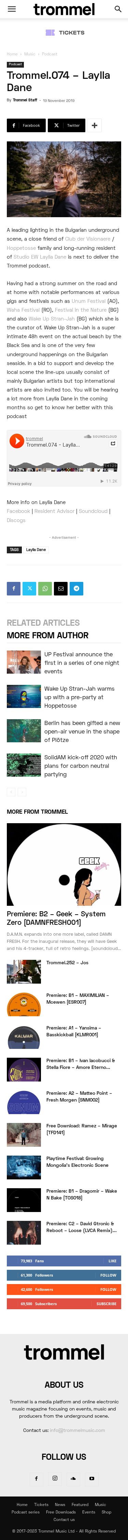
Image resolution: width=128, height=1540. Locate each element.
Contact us (64, 1520)
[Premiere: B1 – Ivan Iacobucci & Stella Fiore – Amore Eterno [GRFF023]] (24, 1070)
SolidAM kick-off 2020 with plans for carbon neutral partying (80, 766)
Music (29, 54)
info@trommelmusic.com (77, 1431)
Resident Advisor (54, 511)
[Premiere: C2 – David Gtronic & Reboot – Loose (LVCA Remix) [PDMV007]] (24, 1233)
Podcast (49, 54)
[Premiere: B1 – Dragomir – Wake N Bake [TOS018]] (24, 1200)
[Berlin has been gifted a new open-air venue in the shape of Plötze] (24, 731)
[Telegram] (76, 588)
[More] (94, 125)
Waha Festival (23, 310)
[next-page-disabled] (22, 792)
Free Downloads (61, 1513)
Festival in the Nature (80, 310)
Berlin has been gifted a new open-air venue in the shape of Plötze (82, 732)
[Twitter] (29, 588)
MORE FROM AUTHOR (47, 636)
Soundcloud (93, 511)
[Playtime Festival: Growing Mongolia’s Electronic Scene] (24, 1167)
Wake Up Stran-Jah (52, 319)
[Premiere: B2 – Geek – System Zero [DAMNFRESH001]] (64, 864)
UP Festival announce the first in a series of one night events (81, 663)
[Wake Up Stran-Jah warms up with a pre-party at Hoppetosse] (24, 696)
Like (112, 1260)
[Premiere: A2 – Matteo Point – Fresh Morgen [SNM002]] (24, 1102)
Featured (80, 1505)
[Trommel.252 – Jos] (24, 972)
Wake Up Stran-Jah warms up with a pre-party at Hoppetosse (79, 698)
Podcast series (26, 1513)
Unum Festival (88, 301)
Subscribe (106, 1303)
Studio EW (26, 257)
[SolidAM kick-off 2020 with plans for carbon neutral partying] (24, 765)
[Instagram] (55, 1479)
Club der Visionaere (87, 239)
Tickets (41, 1505)
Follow (108, 1275)
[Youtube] (92, 1479)
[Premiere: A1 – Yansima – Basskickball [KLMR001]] (24, 1037)
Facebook (18, 511)
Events (88, 1513)
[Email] (61, 588)
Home (12, 54)
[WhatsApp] (45, 588)
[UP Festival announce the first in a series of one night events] (24, 662)
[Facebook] (13, 588)
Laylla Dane (53, 257)
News (60, 1505)
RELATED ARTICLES (43, 623)
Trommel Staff (25, 100)
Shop (106, 1513)
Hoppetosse (21, 248)
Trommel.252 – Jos (67, 963)
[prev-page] (11, 792)
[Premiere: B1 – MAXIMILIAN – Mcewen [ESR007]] (24, 1004)
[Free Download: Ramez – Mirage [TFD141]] (24, 1135)
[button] (12, 9)
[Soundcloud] (73, 1479)
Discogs (16, 520)
